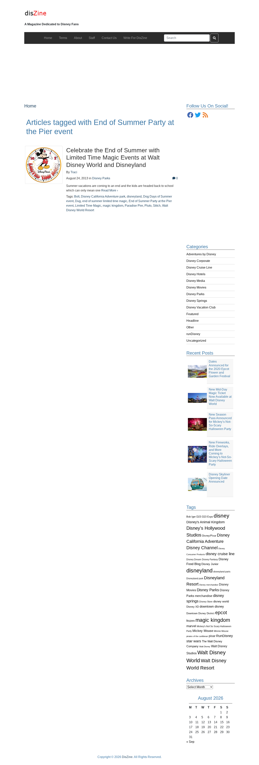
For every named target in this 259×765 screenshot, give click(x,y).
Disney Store (206, 601)
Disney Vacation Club (201, 307)
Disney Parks (195, 294)
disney (221, 516)
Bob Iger (191, 516)
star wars (193, 641)
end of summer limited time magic (104, 201)
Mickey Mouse (202, 631)
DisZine (127, 757)
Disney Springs (196, 300)
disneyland (199, 570)
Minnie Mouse (221, 631)
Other (190, 327)
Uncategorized (196, 340)
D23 (198, 516)
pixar (212, 636)
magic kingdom (212, 620)
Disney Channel (202, 547)
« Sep (190, 741)
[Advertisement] (129, 70)
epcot (221, 612)
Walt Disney (204, 646)
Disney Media (195, 280)
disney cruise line (220, 554)
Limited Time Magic (88, 205)
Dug (78, 201)
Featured (192, 314)
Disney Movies (196, 287)
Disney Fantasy (210, 559)
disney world (221, 601)
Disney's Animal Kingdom (205, 522)
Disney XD (192, 606)
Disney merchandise (208, 585)
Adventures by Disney (201, 254)
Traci (74, 172)
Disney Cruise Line (199, 267)
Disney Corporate (198, 260)
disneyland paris (221, 571)
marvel (191, 626)
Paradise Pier (134, 205)
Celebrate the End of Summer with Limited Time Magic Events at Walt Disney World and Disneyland (113, 157)
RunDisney (224, 636)
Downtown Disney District (200, 613)
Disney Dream (193, 559)
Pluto (147, 205)
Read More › (109, 190)
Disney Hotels (195, 274)
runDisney (193, 334)
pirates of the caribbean (197, 636)
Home (30, 105)
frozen (190, 620)
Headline (192, 320)
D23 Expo (207, 516)
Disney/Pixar (209, 535)
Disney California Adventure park (103, 196)
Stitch (157, 205)
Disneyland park (194, 578)
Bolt (76, 196)
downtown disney (212, 606)
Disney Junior (209, 564)
